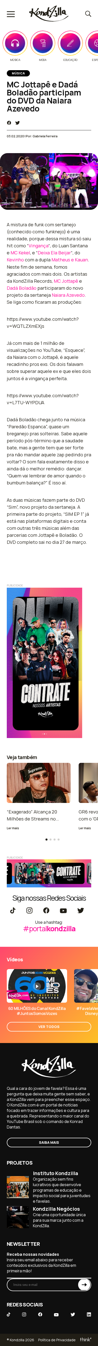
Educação (70, 60)
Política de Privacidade (57, 1339)
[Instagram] (29, 911)
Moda (42, 60)
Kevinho (15, 260)
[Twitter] (80, 911)
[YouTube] (63, 911)
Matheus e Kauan (70, 260)
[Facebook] (46, 911)
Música (15, 60)
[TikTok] (13, 911)
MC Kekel (20, 253)
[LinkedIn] (89, 1315)
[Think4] (85, 1339)
